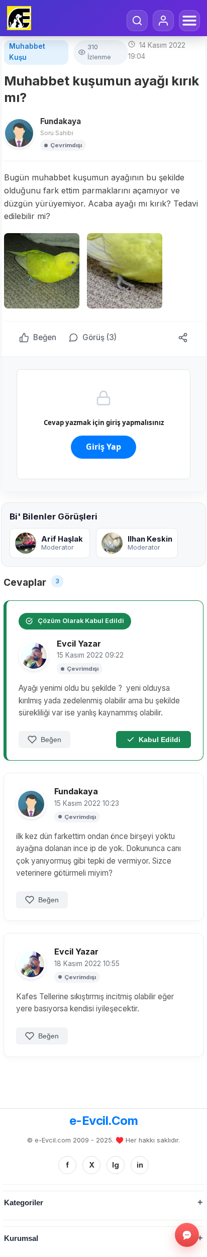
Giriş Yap (103, 446)
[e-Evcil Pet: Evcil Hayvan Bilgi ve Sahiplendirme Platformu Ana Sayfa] (19, 18)
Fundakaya (60, 121)
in (140, 1165)
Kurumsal (21, 1238)
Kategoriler (23, 1202)
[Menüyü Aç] (189, 20)
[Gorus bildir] (187, 1235)
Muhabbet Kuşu (27, 51)
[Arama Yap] (137, 20)
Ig (115, 1165)
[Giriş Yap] (163, 20)
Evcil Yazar (79, 644)
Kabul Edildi (159, 740)
